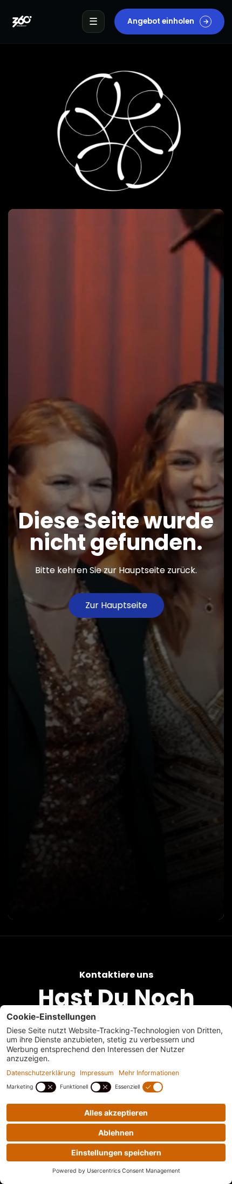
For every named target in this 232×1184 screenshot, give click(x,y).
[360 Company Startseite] (22, 22)
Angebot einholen (168, 21)
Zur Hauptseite (116, 605)
